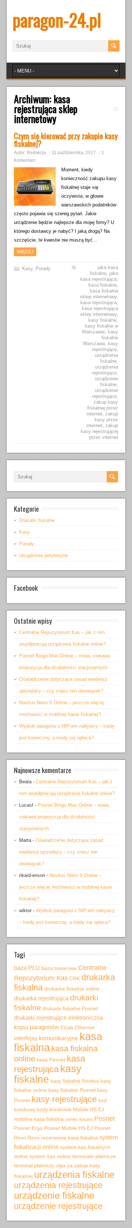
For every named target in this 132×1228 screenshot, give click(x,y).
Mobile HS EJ (88, 1109)
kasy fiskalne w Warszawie (100, 329)
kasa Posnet (51, 1060)
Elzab (66, 1027)
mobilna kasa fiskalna (39, 1119)
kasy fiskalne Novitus (75, 1081)
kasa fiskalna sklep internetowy (99, 293)
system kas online (50, 1156)
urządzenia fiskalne (106, 358)
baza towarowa (59, 968)
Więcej (25, 251)
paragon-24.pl (56, 20)
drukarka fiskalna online (71, 989)
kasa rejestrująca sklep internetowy (99, 311)
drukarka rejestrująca (41, 998)
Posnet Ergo (28, 1128)
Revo (33, 1138)
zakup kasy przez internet (102, 419)
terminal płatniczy (34, 1165)
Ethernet (85, 1027)
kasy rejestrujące (105, 346)
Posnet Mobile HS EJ (68, 1128)
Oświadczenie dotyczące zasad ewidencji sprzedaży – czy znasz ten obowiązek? (61, 851)
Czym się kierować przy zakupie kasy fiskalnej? (66, 139)
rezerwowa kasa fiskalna (69, 1138)
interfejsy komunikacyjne (46, 1038)
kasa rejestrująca (98, 302)
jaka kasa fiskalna (104, 270)
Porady (43, 268)
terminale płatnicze (94, 1156)
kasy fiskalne (102, 320)
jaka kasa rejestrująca (99, 276)
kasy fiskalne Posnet (72, 1090)
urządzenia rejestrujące (105, 370)
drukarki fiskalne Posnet (70, 1008)
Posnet (104, 1118)
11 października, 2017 (74, 152)
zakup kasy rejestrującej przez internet (99, 431)
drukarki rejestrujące (40, 1017)
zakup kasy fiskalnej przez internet (102, 408)
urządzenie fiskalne (106, 381)
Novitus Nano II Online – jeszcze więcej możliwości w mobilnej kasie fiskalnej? (65, 887)
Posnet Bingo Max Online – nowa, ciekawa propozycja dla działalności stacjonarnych (64, 816)
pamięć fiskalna (79, 1119)
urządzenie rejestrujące (105, 393)
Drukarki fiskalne (37, 520)
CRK (74, 978)
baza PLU (27, 967)
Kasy (27, 268)
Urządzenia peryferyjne (43, 555)
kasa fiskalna (102, 285)
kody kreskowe (54, 1109)
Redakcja (36, 152)
